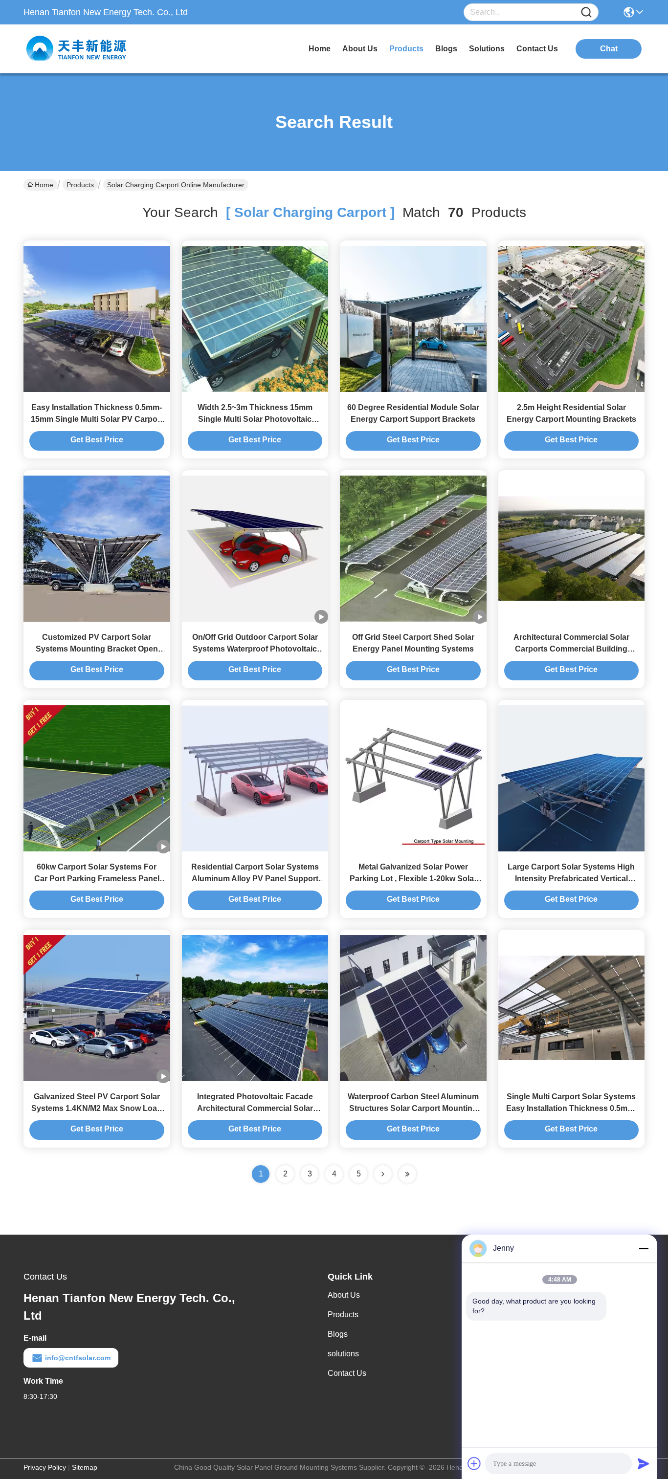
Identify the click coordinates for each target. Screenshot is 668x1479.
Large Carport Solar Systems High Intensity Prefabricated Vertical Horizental (571, 878)
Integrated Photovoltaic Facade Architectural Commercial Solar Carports (255, 1108)
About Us (344, 1295)
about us (360, 48)
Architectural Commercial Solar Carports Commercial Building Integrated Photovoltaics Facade (571, 649)
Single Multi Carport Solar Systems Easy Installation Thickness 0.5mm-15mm (571, 1108)
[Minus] (643, 1248)
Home (320, 48)
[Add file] (474, 1463)
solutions (487, 48)
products (406, 48)
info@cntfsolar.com (78, 1358)
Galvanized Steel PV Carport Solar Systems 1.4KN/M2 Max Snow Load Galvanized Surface (96, 1108)
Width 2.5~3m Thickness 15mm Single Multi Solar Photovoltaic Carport (255, 419)
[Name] (586, 12)
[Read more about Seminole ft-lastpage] (407, 1174)
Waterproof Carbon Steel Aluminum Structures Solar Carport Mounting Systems (413, 1108)
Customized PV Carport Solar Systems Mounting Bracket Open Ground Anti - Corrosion (97, 649)
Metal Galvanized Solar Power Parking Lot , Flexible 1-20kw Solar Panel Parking (413, 878)
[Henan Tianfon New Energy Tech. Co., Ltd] (77, 49)
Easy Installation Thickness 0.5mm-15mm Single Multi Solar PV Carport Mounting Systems (97, 419)
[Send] (643, 1463)
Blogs (338, 1334)
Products (80, 185)
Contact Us (347, 1373)
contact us (537, 48)
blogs (446, 48)
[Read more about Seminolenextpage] (383, 1174)
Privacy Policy (44, 1467)
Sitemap (84, 1467)
